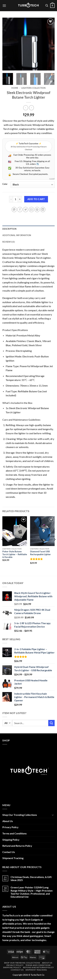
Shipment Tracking (12, 858)
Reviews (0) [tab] (8, 242)
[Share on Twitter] (25, 209)
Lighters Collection (33, 88)
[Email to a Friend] (31, 209)
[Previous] (7, 44)
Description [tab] (9, 229)
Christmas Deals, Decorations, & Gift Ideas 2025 (31, 878)
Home (14, 88)
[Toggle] (53, 815)
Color (4, 184)
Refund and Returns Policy (17, 845)
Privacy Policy (10, 827)
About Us (7, 821)
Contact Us (8, 851)
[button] (4, 5)
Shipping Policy (10, 839)
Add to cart (36, 199)
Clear (52, 179)
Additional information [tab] (16, 235)
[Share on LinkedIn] (42, 209)
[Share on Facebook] (19, 209)
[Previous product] (31, 107)
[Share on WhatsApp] (14, 209)
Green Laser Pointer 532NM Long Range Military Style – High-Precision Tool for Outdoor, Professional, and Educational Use (32, 892)
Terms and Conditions (14, 833)
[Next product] (25, 107)
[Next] (49, 44)
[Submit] (51, 723)
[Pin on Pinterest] (37, 209)
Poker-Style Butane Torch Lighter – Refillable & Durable (14, 554)
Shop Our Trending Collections (19, 814)
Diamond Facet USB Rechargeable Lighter (40, 553)
